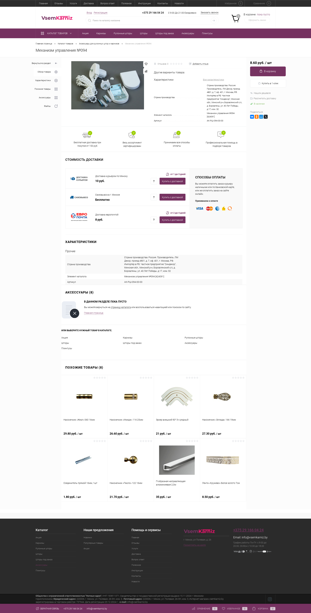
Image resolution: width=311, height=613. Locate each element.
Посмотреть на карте (195, 545)
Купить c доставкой (172, 181)
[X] (266, 117)
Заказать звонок (210, 12)
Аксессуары (45, 97)
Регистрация (100, 12)
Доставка (89, 3)
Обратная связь (49, 608)
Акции (86, 548)
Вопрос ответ (107, 3)
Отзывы (58, 3)
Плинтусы (66, 348)
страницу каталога (121, 307)
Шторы (65, 343)
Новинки (88, 537)
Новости (179, 3)
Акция (64, 337)
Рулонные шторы (194, 337)
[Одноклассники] (257, 117)
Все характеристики (213, 79)
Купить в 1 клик (270, 83)
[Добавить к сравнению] (146, 71)
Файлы (47, 106)
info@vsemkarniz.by (255, 537)
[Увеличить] (107, 85)
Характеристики (43, 80)
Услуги (73, 3)
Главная (43, 3)
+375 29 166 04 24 (153, 12)
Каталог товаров (57, 33)
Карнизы (127, 337)
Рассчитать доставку (265, 98)
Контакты (162, 3)
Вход (89, 12)
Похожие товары (43, 89)
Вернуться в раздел (41, 63)
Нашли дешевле (262, 93)
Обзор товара (44, 72)
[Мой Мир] (261, 117)
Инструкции (144, 3)
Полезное (126, 3)
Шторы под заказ (132, 343)
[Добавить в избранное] (146, 64)
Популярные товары (93, 543)
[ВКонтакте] (252, 117)
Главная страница (93, 313)
